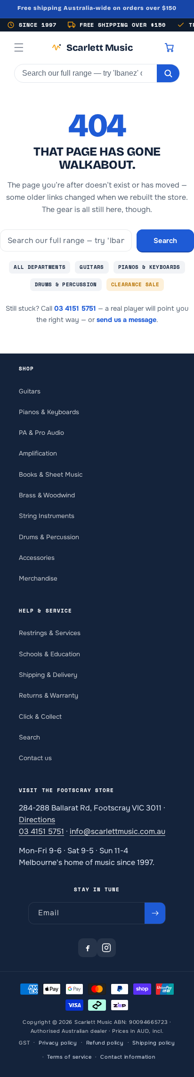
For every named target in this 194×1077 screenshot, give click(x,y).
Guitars (92, 267)
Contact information (127, 1056)
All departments (39, 267)
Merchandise (38, 578)
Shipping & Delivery (48, 675)
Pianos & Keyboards (149, 267)
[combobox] (86, 73)
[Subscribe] (155, 913)
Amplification (38, 453)
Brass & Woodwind (47, 495)
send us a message (126, 319)
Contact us (35, 758)
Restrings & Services (50, 633)
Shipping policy (153, 1042)
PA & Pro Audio (41, 433)
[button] (18, 47)
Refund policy (105, 1042)
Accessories (37, 558)
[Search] (168, 73)
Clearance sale (135, 284)
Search (165, 240)
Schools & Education (49, 654)
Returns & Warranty (48, 696)
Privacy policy (58, 1042)
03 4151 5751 (75, 308)
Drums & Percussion (66, 284)
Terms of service (69, 1056)
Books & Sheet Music (50, 475)
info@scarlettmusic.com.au (117, 831)
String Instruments (46, 516)
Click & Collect (40, 717)
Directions (37, 820)
